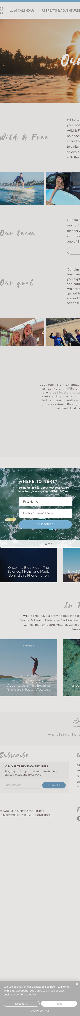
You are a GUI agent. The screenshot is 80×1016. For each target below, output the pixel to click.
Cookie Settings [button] (40, 1010)
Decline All (21, 1003)
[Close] (74, 986)
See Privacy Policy (25, 994)
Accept (59, 1003)
